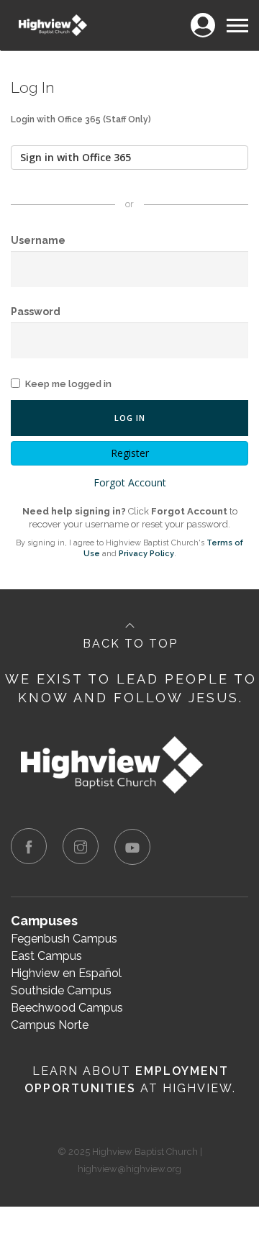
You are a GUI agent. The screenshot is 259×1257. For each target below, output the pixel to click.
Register (130, 453)
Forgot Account (130, 482)
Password (35, 311)
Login (202, 17)
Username (38, 240)
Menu (237, 17)
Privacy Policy (146, 553)
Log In (129, 417)
